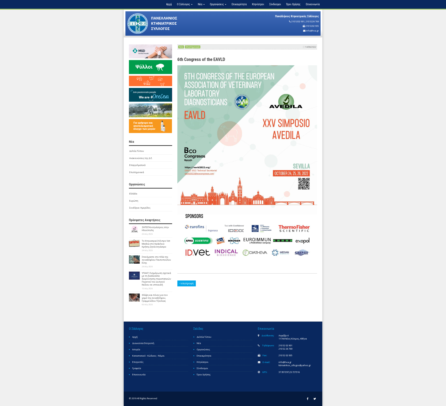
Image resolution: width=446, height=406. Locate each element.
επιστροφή (187, 283)
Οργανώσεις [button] (217, 4)
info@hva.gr (312, 30)
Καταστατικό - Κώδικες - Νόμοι (148, 355)
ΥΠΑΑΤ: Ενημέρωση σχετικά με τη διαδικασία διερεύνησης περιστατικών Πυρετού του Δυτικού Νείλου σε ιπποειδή (156, 278)
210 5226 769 (312, 21)
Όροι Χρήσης (293, 4)
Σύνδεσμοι (275, 4)
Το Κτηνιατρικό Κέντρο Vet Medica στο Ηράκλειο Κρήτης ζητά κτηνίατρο (156, 243)
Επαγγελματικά (137, 165)
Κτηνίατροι (258, 4)
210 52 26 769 (285, 348)
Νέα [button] (200, 4)
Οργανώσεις (203, 349)
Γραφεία (136, 368)
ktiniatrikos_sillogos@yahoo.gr (295, 365)
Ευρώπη (133, 200)
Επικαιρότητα (239, 4)
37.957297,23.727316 (289, 372)
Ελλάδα (133, 193)
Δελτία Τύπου (136, 151)
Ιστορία (136, 349)
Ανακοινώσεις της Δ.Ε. (140, 158)
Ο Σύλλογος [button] (184, 4)
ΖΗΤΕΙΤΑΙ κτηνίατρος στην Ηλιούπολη (155, 229)
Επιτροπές (137, 362)
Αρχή (169, 4)
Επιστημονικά (136, 172)
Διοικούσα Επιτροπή (143, 343)
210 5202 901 (298, 21)
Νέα (181, 46)
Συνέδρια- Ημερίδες (139, 207)
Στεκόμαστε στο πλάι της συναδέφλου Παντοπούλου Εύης (156, 259)
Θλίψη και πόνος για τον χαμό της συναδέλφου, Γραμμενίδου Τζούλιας (155, 297)
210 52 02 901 (285, 345)
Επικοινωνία (313, 4)
